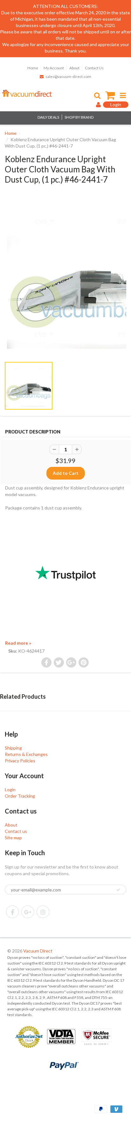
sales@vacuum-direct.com (68, 76)
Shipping (13, 748)
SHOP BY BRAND (79, 117)
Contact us (16, 831)
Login (10, 789)
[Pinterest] (27, 911)
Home (32, 68)
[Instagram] (43, 911)
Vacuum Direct (37, 950)
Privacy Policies (20, 760)
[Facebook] (12, 911)
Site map (13, 837)
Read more (18, 643)
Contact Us (94, 68)
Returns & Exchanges (26, 754)
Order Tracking (20, 796)
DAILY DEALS (48, 117)
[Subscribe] (118, 890)
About (74, 68)
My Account (54, 68)
